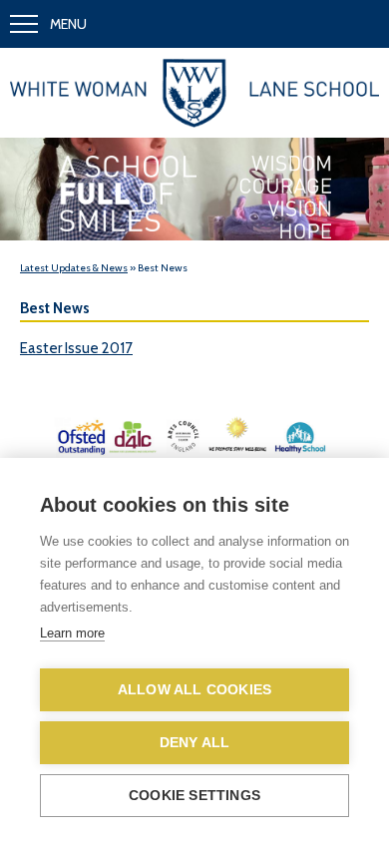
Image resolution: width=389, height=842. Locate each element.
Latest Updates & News (74, 267)
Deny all (195, 742)
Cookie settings (194, 795)
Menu (68, 24)
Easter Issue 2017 (76, 348)
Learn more (72, 633)
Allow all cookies (194, 689)
